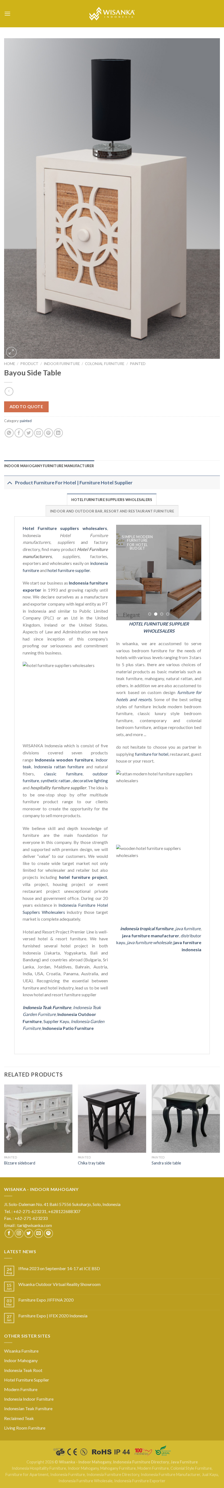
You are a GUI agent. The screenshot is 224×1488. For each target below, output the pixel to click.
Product (29, 363)
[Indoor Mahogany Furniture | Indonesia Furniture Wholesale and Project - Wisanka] (112, 13)
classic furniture (63, 773)
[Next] (193, 572)
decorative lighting (90, 780)
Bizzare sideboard (19, 1163)
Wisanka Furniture (21, 1350)
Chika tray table (91, 1163)
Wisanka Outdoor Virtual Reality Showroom (59, 1284)
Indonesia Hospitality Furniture (39, 1468)
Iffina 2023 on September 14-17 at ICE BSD (59, 1268)
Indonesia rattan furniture (59, 766)
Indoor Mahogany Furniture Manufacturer (49, 466)
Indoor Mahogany (21, 1360)
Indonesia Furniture (67, 1474)
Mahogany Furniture (118, 1468)
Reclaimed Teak (19, 1418)
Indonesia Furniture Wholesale (85, 1480)
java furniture (188, 928)
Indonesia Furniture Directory (141, 1462)
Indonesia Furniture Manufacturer (170, 1474)
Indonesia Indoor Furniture (29, 1398)
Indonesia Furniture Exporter (140, 1480)
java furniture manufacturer (150, 935)
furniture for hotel (151, 754)
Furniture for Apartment (27, 1474)
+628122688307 (64, 1211)
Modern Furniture (20, 1389)
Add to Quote (26, 406)
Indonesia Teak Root (23, 1370)
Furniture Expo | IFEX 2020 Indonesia (52, 1315)
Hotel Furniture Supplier (26, 1379)
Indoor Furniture (62, 363)
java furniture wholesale (149, 942)
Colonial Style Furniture (191, 1468)
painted (138, 363)
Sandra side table (166, 1163)
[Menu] (7, 13)
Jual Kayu (210, 1474)
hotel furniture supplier (69, 570)
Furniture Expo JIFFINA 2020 (45, 1299)
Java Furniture (184, 1462)
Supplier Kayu (56, 1021)
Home (9, 363)
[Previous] (124, 572)
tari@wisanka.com (35, 1225)
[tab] (49, 465)
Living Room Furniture (24, 1427)
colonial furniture (104, 363)
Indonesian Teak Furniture (28, 1408)
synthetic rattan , (57, 780)
